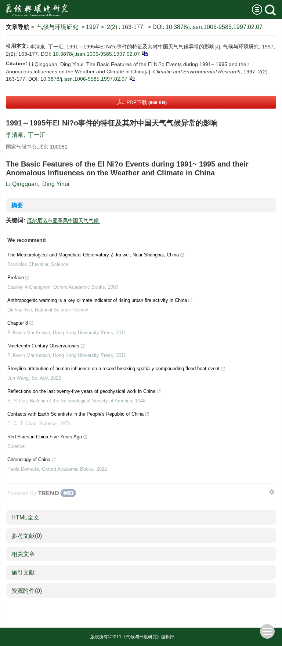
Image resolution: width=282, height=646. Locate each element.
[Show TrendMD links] (272, 492)
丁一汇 (37, 135)
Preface (15, 277)
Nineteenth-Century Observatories (43, 345)
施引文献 (23, 572)
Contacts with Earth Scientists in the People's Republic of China (75, 414)
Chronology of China (28, 459)
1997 (92, 27)
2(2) (113, 27)
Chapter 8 (17, 323)
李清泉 (15, 135)
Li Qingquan (22, 184)
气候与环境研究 (57, 27)
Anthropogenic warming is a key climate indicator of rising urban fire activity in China (97, 300)
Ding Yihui (55, 184)
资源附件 (26, 591)
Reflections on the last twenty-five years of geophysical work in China (81, 391)
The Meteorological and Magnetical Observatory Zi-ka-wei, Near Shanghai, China (93, 255)
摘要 (17, 205)
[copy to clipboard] (132, 78)
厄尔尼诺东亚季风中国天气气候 (63, 220)
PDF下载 (146, 102)
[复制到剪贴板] (144, 53)
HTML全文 (25, 517)
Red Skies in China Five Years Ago (44, 436)
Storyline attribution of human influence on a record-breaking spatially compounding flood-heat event (113, 368)
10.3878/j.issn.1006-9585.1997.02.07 (214, 27)
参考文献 (26, 536)
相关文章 (23, 554)
